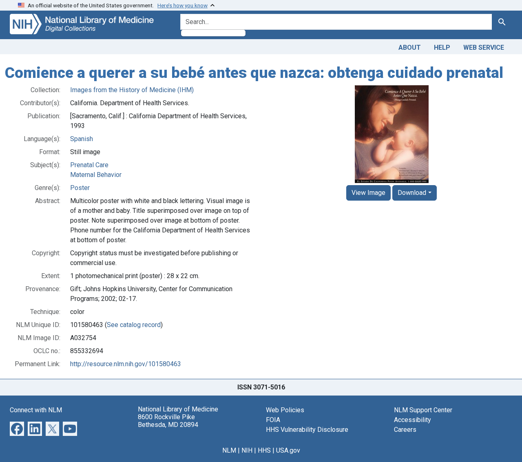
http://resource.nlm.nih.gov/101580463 (125, 364)
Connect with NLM (36, 410)
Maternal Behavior (96, 175)
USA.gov (288, 450)
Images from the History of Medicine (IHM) (132, 90)
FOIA (273, 420)
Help (442, 47)
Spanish (81, 139)
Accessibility (412, 420)
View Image (368, 193)
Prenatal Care (89, 165)
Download (412, 193)
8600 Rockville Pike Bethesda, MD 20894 (168, 421)
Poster (80, 188)
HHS (264, 450)
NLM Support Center (423, 410)
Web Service (483, 47)
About (409, 47)
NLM (229, 450)
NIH (246, 450)
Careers (405, 429)
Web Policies (285, 410)
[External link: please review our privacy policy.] (17, 428)
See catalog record (134, 325)
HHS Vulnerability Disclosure (307, 429)
